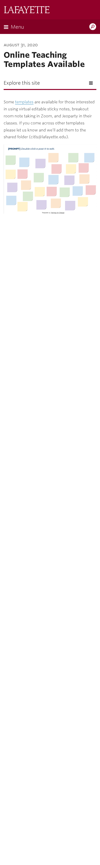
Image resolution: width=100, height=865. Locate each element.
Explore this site (22, 83)
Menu (17, 27)
